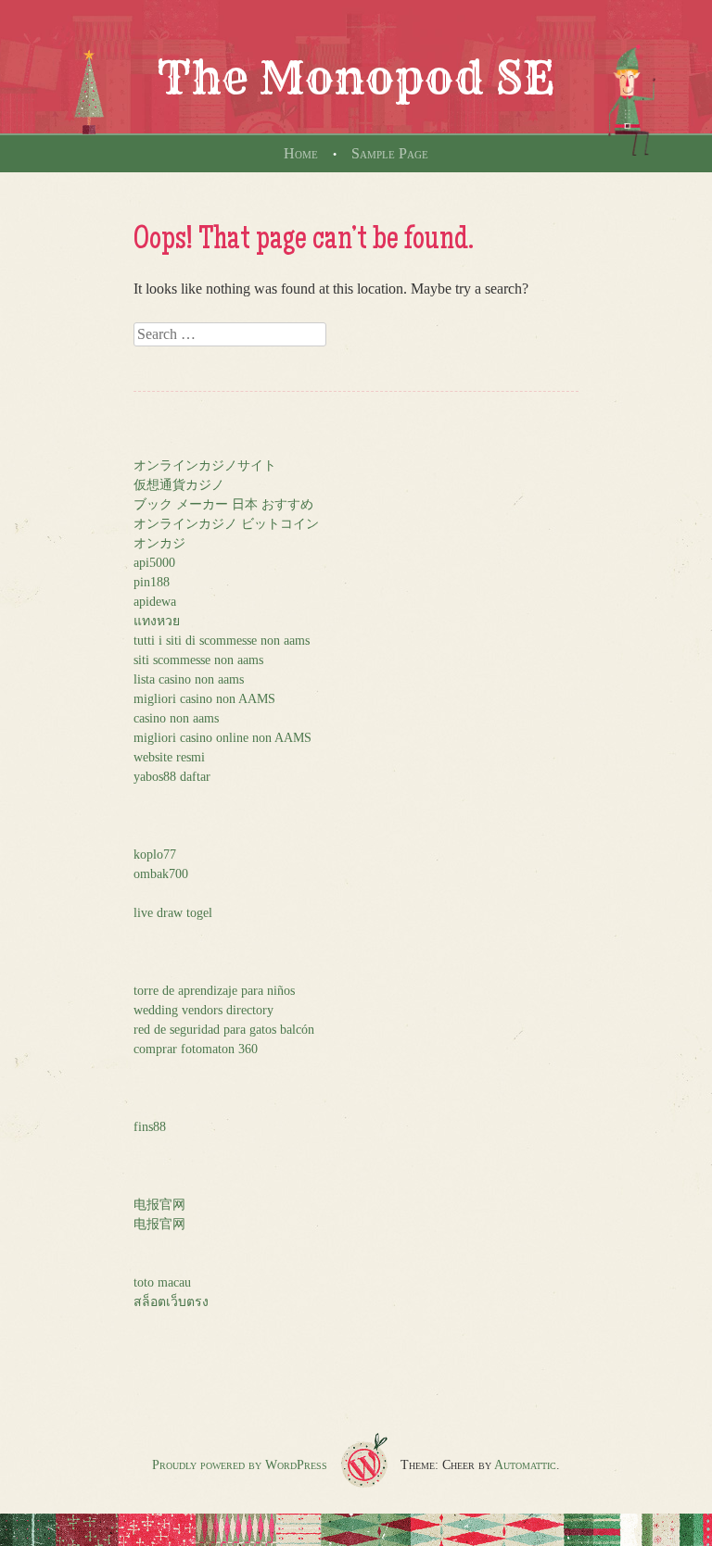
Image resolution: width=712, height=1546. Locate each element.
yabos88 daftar (172, 777)
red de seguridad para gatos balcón (224, 1030)
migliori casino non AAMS (204, 699)
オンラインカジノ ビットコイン (226, 524)
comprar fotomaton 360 (196, 1049)
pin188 (152, 582)
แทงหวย (157, 621)
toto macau (162, 1282)
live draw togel (173, 913)
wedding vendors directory (203, 1010)
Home (301, 153)
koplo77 (155, 854)
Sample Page (389, 153)
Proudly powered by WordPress (239, 1465)
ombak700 (161, 874)
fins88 (150, 1127)
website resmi (169, 757)
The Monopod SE (356, 78)
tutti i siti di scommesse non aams (222, 640)
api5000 (154, 563)
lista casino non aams (189, 679)
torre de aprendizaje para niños (214, 991)
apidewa (155, 602)
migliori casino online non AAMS (223, 738)
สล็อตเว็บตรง (171, 1302)
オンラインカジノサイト (205, 465)
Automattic (525, 1465)
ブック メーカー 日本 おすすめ (223, 504)
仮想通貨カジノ (179, 485)
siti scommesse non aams (198, 660)
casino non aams (176, 718)
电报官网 (159, 1205)
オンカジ (159, 543)
